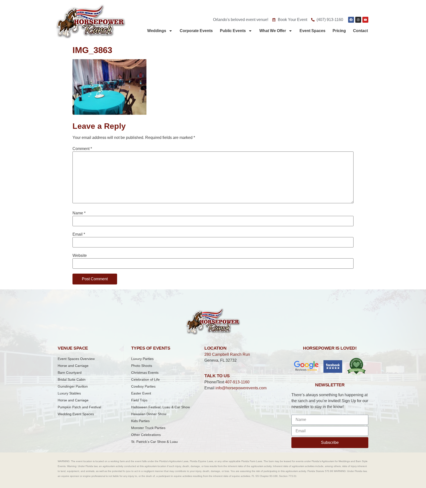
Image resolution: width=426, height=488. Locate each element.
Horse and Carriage (73, 366)
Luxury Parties (142, 359)
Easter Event (141, 393)
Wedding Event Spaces (76, 414)
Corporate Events (196, 31)
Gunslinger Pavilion (73, 386)
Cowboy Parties (143, 386)
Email (78, 234)
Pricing (339, 31)
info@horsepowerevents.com (240, 388)
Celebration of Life (145, 379)
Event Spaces (312, 31)
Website (79, 256)
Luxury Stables (69, 393)
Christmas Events (145, 373)
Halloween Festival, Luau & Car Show (160, 407)
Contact (360, 31)
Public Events (233, 31)
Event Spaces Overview (76, 359)
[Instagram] (358, 20)
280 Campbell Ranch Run (227, 354)
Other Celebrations (146, 435)
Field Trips (139, 400)
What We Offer (272, 31)
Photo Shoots (141, 366)
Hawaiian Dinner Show (148, 414)
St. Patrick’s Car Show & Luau (154, 442)
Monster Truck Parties (148, 428)
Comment (82, 149)
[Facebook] (351, 20)
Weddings (156, 31)
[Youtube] (365, 20)
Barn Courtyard (70, 373)
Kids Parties (140, 421)
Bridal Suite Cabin (72, 379)
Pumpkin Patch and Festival (79, 407)
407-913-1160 (237, 382)
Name (79, 213)
